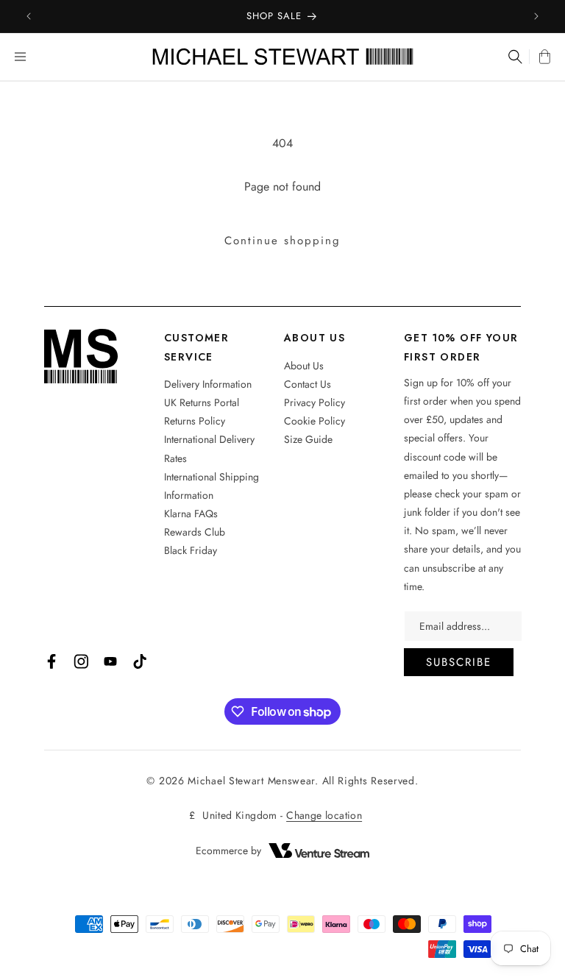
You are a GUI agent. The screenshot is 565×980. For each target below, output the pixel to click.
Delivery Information (208, 384)
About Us (304, 365)
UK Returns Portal (201, 402)
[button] (20, 56)
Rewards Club (194, 532)
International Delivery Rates (209, 448)
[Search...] (513, 56)
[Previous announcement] (29, 16)
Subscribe (458, 662)
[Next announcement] (536, 16)
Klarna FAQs (191, 513)
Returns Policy (194, 420)
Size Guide (308, 439)
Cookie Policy (314, 420)
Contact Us (307, 384)
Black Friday (190, 550)
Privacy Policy (314, 402)
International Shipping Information (211, 486)
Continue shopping (282, 240)
